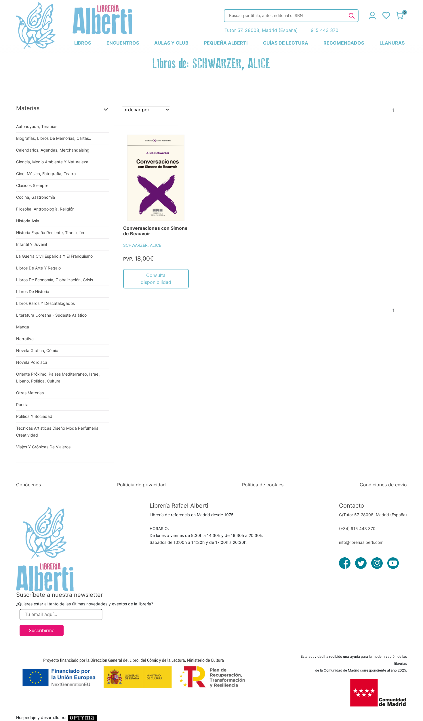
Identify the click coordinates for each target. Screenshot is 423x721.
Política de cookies (262, 484)
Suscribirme (41, 630)
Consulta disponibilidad (156, 278)
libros (82, 43)
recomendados (343, 43)
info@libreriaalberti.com (361, 542)
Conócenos (28, 484)
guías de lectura (285, 43)
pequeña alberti (225, 43)
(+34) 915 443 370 (357, 528)
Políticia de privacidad (141, 484)
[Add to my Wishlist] (178, 145)
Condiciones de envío (383, 484)
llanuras (392, 43)
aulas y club (171, 43)
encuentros (122, 43)
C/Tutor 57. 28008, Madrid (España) (373, 514)
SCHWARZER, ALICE (142, 245)
